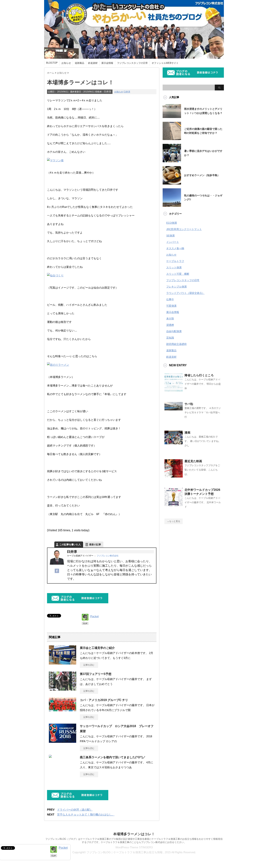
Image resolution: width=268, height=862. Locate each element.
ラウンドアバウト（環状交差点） (185, 293)
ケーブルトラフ (175, 261)
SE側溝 (170, 235)
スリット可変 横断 (177, 273)
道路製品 (79, 63)
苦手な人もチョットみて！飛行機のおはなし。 (85, 814)
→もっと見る (173, 521)
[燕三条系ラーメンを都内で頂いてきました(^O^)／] (50, 756)
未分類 (170, 318)
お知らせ (66, 63)
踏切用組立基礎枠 (176, 344)
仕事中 (170, 299)
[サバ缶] (173, 408)
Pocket (94, 616)
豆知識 (170, 337)
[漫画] (173, 442)
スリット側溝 (174, 267)
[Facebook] (57, 573)
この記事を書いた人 (70, 544)
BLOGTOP (52, 62)
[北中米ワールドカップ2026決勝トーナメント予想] (173, 504)
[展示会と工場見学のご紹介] (62, 664)
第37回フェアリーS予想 (95, 673)
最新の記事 (95, 544)
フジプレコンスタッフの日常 (132, 63)
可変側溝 (171, 305)
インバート (172, 241)
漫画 (187, 432)
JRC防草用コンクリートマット (184, 229)
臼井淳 (127, 91)
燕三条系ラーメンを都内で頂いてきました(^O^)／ (112, 757)
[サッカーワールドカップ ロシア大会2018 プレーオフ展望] (62, 742)
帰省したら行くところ (199, 375)
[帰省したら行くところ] (173, 390)
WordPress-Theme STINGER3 (134, 847)
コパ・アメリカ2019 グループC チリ (104, 700)
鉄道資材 (93, 63)
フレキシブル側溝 (176, 286)
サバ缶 (189, 403)
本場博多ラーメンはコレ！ (134, 834)
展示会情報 (107, 63)
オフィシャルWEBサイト (165, 63)
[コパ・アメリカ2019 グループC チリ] (62, 709)
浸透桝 (170, 324)
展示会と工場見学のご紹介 (97, 647)
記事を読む (88, 665)
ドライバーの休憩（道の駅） (75, 809)
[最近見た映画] (173, 476)
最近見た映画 (193, 461)
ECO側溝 (171, 222)
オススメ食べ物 (175, 248)
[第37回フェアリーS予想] (62, 690)
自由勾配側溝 (174, 331)
